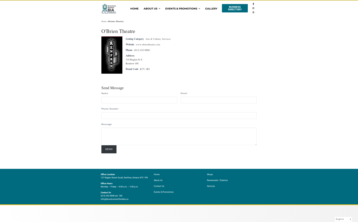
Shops (210, 174)
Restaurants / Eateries (217, 180)
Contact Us (159, 186)
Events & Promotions (181, 8)
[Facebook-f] (253, 4)
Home (134, 8)
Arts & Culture (153, 38)
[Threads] (253, 12)
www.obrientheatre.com (148, 44)
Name (104, 93)
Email (184, 93)
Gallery (211, 8)
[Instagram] (253, 8)
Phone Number (110, 109)
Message (106, 124)
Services (166, 38)
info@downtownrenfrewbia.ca (114, 199)
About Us (150, 8)
